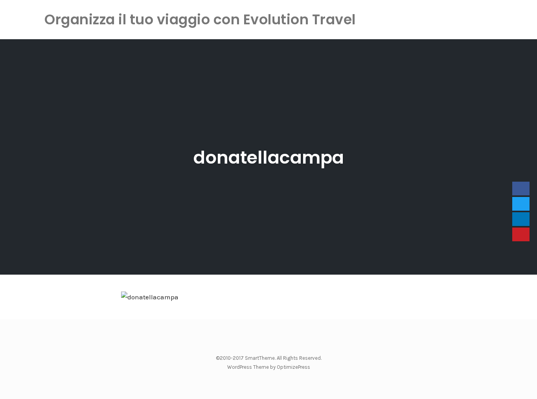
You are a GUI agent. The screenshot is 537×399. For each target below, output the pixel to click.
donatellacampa (268, 157)
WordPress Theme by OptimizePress (268, 367)
